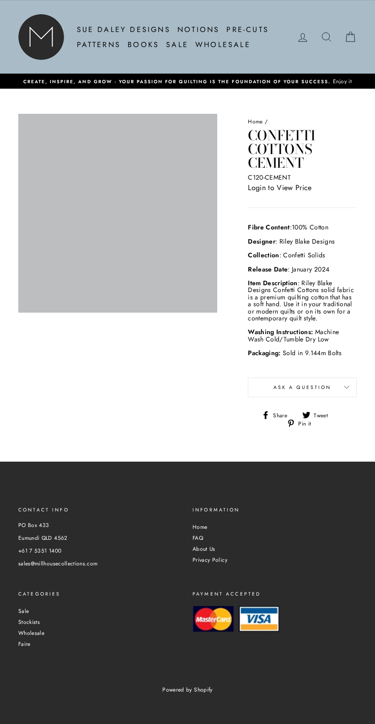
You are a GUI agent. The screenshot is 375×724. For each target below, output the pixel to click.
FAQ (198, 538)
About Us (204, 549)
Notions (198, 29)
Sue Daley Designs (124, 29)
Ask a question (302, 387)
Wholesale (223, 44)
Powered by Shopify (187, 690)
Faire (24, 644)
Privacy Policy (210, 560)
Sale (177, 44)
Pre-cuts (247, 29)
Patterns (99, 44)
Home (255, 121)
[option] (187, 81)
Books (143, 44)
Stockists (29, 622)
